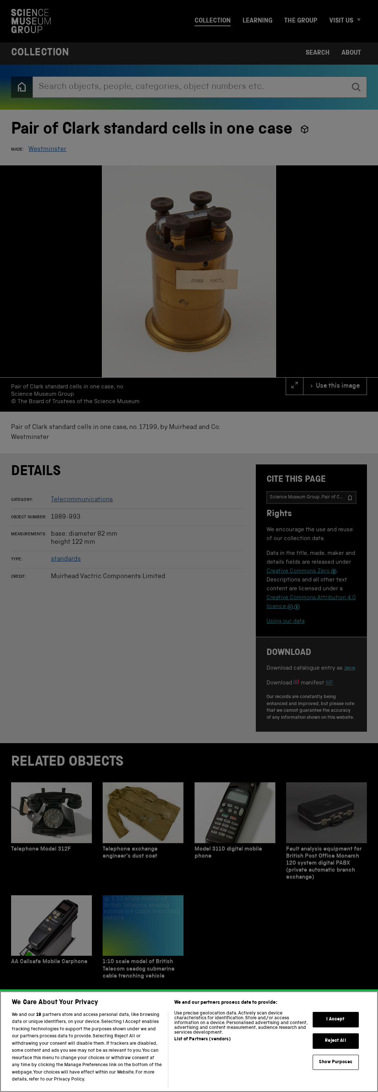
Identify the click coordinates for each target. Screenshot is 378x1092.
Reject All (335, 1040)
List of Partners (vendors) (202, 1039)
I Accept (335, 1019)
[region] (189, 1041)
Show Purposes (335, 1062)
